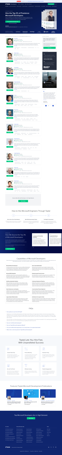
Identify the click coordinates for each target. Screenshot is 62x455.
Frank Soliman (16, 67)
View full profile (10, 41)
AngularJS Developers (19, 440)
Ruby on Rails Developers (40, 435)
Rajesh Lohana (16, 52)
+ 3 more (35, 63)
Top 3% (15, 13)
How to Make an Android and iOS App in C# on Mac (30, 402)
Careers (48, 433)
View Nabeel (9, 189)
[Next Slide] (53, 105)
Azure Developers (43, 6)
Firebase (22, 63)
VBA (35, 147)
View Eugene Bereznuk (50, 15)
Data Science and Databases (50, 400)
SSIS (38, 133)
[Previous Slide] (46, 105)
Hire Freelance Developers (9, 429)
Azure (33, 77)
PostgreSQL (18, 77)
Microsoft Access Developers (12, 6)
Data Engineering (30, 134)
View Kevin (9, 46)
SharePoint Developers (25, 6)
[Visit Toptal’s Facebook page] (53, 447)
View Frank (9, 75)
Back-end (13, 400)
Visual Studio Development (31, 47)
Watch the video (48, 82)
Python (18, 105)
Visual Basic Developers (31, 6)
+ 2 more (35, 163)
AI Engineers (18, 437)
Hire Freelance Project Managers (10, 436)
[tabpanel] (49, 97)
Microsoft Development (17, 47)
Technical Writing (36, 76)
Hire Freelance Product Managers (10, 438)
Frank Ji (15, 95)
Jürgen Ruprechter (17, 153)
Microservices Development (18, 163)
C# (35, 47)
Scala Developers (38, 438)
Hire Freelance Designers (9, 430)
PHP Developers (38, 429)
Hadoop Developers (29, 432)
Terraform (29, 162)
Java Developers (28, 435)
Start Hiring (23, 201)
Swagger (35, 191)
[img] (50, 23)
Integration (31, 118)
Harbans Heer (16, 124)
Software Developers (54, 6)
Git (21, 77)
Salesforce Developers (39, 437)
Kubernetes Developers (29, 438)
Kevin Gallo (16, 38)
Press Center (49, 432)
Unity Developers (38, 440)
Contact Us (48, 430)
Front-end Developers (19, 430)
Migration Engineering (29, 163)
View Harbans (10, 132)
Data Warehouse (19, 134)
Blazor (26, 76)
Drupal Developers (29, 429)
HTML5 (36, 77)
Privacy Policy (32, 451)
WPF (15, 48)
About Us (48, 435)
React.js (32, 63)
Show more (44, 99)
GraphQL (25, 105)
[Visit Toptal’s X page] (51, 447)
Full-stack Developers (19, 429)
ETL (15, 134)
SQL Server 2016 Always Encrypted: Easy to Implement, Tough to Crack (14, 402)
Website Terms (36, 451)
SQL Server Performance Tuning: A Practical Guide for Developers (47, 402)
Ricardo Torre (16, 109)
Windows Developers (19, 6)
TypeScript (29, 76)
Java (28, 105)
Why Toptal (48, 429)
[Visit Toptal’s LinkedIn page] (49, 447)
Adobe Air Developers (48, 6)
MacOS (26, 104)
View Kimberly (10, 90)
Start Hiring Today (10, 248)
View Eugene (10, 146)
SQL (32, 76)
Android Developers (19, 438)
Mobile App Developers (19, 435)
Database (26, 134)
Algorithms (22, 104)
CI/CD (34, 162)
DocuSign (31, 191)
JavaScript (22, 76)
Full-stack (36, 104)
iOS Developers (28, 433)
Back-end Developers (27, 63)
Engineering (9, 400)
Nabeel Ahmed (16, 180)
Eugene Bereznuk (48, 22)
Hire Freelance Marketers (9, 432)
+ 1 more (38, 191)
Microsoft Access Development (32, 133)
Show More (15, 45)
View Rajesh (9, 61)
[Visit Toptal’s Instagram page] (56, 447)
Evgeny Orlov (16, 167)
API (22, 163)
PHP (15, 191)
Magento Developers (29, 440)
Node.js (15, 105)
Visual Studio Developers (37, 6)
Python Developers (39, 432)
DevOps (22, 162)
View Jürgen (9, 161)
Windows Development (23, 47)
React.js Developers (39, 433)
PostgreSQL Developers (39, 430)
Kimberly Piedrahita (17, 81)
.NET (17, 48)
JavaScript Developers (29, 437)
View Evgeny (10, 175)
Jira (27, 133)
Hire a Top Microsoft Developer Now (12, 21)
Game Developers (29, 430)
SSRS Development (23, 133)
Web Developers (18, 433)
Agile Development (24, 191)
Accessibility (40, 451)
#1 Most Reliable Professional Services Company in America (36, 1)
